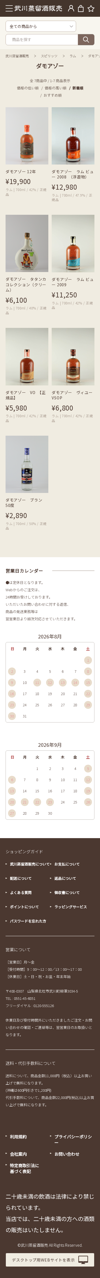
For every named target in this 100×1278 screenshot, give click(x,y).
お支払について (67, 864)
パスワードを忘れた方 (28, 921)
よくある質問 (21, 892)
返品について (65, 878)
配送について (21, 878)
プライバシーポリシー (73, 1139)
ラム (72, 55)
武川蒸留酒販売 (17, 55)
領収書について (67, 892)
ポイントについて (24, 906)
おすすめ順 (53, 95)
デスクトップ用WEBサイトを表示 (43, 1260)
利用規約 (18, 1136)
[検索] (86, 39)
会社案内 (18, 1154)
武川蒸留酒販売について (30, 864)
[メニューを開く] (9, 8)
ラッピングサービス (70, 906)
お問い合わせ (66, 1154)
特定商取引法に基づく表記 (24, 1168)
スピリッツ (49, 55)
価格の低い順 (28, 87)
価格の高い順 (55, 87)
